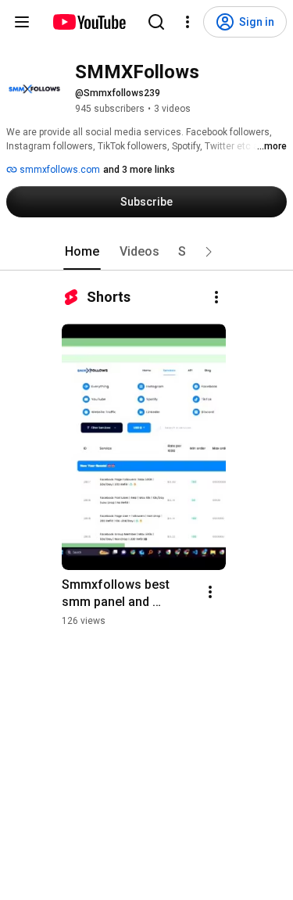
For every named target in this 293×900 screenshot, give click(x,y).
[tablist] (146, 252)
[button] (208, 252)
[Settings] (187, 22)
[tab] (82, 252)
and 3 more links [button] (139, 169)
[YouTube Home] (89, 22)
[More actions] (216, 297)
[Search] (156, 22)
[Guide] (22, 22)
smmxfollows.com (58, 169)
